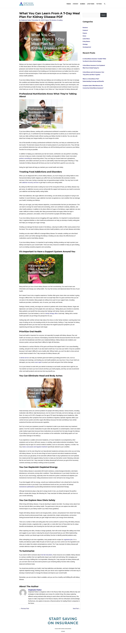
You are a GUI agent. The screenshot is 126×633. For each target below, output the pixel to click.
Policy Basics (86, 41)
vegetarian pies (68, 539)
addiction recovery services (30, 182)
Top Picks (99, 3)
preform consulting (24, 158)
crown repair (38, 362)
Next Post (76, 608)
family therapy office (52, 313)
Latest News (90, 3)
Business (82, 3)
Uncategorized (87, 47)
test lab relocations (46, 555)
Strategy (75, 3)
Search (103, 15)
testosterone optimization (26, 486)
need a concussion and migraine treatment (34, 447)
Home (47, 20)
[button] (105, 4)
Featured (85, 30)
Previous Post (24, 608)
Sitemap (63, 631)
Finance (69, 3)
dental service (24, 357)
